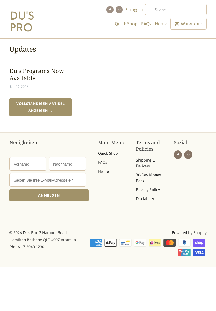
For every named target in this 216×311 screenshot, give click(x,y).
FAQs (146, 23)
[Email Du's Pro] (119, 9)
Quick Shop (126, 23)
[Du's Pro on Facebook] (110, 9)
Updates (22, 49)
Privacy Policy (148, 189)
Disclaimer (145, 198)
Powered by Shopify (189, 232)
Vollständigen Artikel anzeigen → (40, 107)
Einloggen (134, 9)
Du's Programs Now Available (36, 74)
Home (161, 23)
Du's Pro (21, 22)
